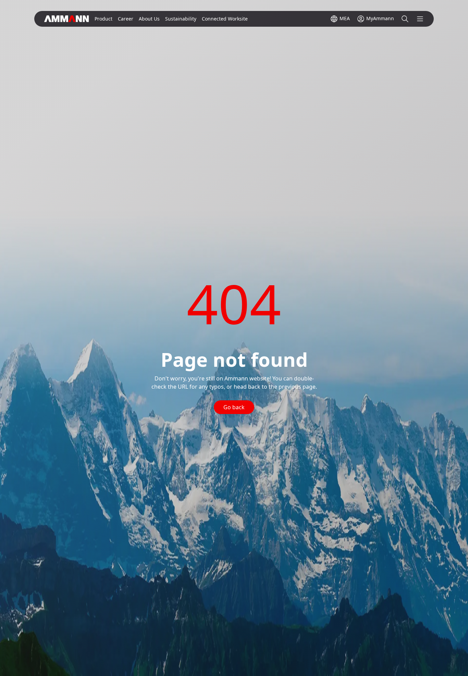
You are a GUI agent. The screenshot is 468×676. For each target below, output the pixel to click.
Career (125, 18)
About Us (149, 18)
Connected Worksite (225, 18)
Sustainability (180, 18)
